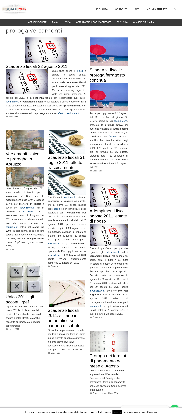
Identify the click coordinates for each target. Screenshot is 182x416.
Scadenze (121, 9)
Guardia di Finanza (143, 22)
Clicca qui (152, 412)
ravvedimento (26, 207)
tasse (57, 209)
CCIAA (68, 22)
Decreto (113, 136)
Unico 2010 (113, 393)
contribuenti (12, 227)
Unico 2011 (14, 329)
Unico (11, 250)
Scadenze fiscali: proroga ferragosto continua (107, 75)
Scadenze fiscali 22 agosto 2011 (36, 66)
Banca (55, 22)
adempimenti (12, 101)
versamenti (53, 243)
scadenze (28, 211)
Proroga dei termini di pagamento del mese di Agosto (108, 360)
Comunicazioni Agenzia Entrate (93, 22)
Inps (137, 9)
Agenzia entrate (157, 9)
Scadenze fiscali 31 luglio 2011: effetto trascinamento (66, 162)
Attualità (102, 9)
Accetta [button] (117, 412)
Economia (122, 22)
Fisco (80, 71)
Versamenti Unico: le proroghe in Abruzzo (23, 158)
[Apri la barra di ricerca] (176, 9)
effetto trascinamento (69, 113)
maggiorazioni (97, 290)
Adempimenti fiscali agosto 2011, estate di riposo (108, 215)
